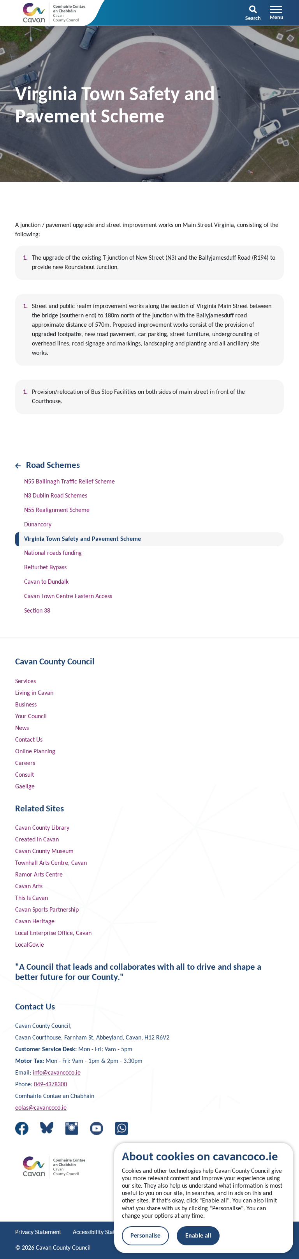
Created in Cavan (37, 840)
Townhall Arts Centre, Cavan (51, 863)
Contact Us (28, 740)
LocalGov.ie (29, 945)
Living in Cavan (34, 693)
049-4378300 (50, 1085)
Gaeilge (25, 787)
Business (26, 705)
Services (25, 681)
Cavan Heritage (35, 922)
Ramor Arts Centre (39, 875)
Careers (25, 763)
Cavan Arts (28, 887)
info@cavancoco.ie (57, 1073)
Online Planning (35, 752)
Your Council (31, 717)
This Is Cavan (31, 898)
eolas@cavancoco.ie (41, 1108)
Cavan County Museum (44, 851)
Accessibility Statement (102, 1232)
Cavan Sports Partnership (47, 910)
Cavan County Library (42, 828)
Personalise (145, 1236)
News (22, 728)
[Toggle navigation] (276, 13)
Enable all (198, 1236)
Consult (24, 775)
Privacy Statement (38, 1232)
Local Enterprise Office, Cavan (53, 933)
